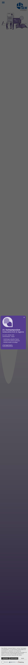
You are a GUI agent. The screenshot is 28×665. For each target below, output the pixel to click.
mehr (22, 658)
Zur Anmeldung (7, 345)
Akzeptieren (14, 658)
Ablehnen (5, 658)
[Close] (24, 317)
